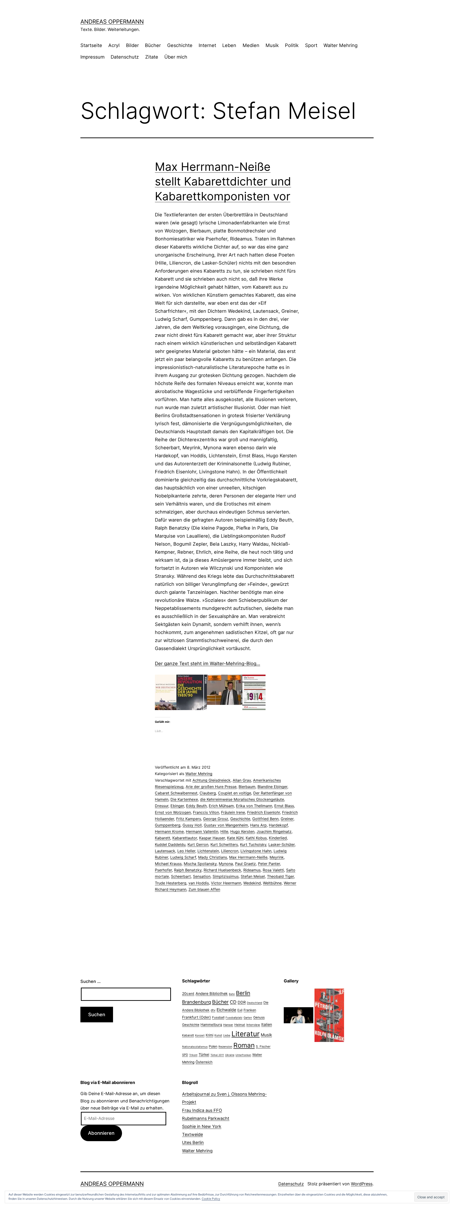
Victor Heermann (226, 883)
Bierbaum (247, 786)
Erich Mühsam (221, 805)
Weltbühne (272, 883)
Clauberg (208, 793)
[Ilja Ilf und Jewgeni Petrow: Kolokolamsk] (329, 1014)
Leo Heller (186, 850)
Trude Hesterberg (170, 883)
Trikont (193, 1055)
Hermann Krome (169, 831)
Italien (266, 1024)
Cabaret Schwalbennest (176, 793)
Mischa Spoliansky (200, 863)
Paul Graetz (245, 863)
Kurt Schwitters (224, 844)
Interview (253, 1025)
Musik (272, 45)
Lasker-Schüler (281, 844)
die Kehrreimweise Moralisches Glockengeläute (242, 799)
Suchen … (90, 981)
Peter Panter (269, 863)
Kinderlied (278, 837)
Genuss (259, 1017)
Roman (244, 1045)
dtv (213, 1010)
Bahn (232, 994)
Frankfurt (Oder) (196, 1017)
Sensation (201, 876)
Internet (207, 45)
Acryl (114, 45)
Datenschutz (125, 57)
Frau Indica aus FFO (202, 1110)
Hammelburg (211, 1024)
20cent (188, 993)
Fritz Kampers (188, 818)
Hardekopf (278, 825)
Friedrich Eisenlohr (263, 812)
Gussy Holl (192, 825)
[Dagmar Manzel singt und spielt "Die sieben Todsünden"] (298, 1014)
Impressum (92, 57)
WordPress (361, 1183)
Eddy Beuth (196, 805)
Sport (311, 45)
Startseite (91, 45)
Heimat (239, 1025)
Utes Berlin (193, 1142)
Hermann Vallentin (202, 831)
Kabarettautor (184, 837)
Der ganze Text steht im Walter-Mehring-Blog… (207, 663)
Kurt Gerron (198, 844)
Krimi (209, 1035)
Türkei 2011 (217, 1055)
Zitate (151, 57)
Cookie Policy (211, 1198)
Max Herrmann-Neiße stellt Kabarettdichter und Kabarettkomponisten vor (223, 181)
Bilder (132, 45)
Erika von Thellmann (254, 805)
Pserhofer (163, 870)
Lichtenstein (208, 850)
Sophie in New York (201, 1126)
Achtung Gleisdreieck (211, 780)
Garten (248, 1017)
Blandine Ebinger (272, 786)
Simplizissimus (226, 876)
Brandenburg (196, 1002)
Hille (224, 831)
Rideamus (252, 870)
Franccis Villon (206, 812)
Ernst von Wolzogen (173, 812)
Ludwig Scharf (183, 857)
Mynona (226, 863)
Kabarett (162, 837)
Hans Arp (258, 825)
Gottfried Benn (265, 818)
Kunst (218, 1035)
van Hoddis (198, 883)
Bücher (153, 45)
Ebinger (177, 805)
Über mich (175, 57)
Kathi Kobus (256, 837)
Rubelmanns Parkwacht (205, 1118)
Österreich (204, 1062)
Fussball (218, 1017)
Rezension (225, 1046)
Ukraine (229, 1055)
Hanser (228, 1025)
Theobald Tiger (280, 876)
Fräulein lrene (233, 812)
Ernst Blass (284, 805)
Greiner (287, 818)
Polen (213, 1046)
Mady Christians (212, 857)
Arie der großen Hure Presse (211, 786)
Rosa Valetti (273, 870)
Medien (251, 45)
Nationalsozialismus (195, 1046)
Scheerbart (181, 876)
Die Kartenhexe (184, 799)
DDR (242, 1002)
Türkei (204, 1054)
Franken (250, 1010)
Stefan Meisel (253, 876)
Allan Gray (242, 780)
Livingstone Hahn (255, 850)
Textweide (192, 1134)
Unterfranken (243, 1055)
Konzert (200, 1035)
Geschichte (179, 45)
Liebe (226, 1035)
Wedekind (252, 883)
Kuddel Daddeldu (170, 844)
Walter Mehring (340, 45)
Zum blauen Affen (204, 889)
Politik (292, 45)
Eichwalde (226, 1009)
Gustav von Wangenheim (226, 825)
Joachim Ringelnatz (274, 831)
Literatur (245, 1034)
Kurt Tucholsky (253, 844)
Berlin (243, 993)
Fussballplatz (234, 1017)
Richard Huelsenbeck (222, 870)
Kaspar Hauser (212, 837)
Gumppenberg (167, 825)
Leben (229, 45)
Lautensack (165, 850)
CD (233, 1002)
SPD (185, 1055)
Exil (239, 1010)
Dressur (161, 805)
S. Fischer (263, 1046)
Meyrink (277, 857)
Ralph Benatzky (187, 870)
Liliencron (229, 850)
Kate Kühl (235, 837)
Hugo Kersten (242, 831)
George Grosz (215, 818)
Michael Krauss (168, 863)
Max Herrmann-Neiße (248, 857)
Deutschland (254, 1002)
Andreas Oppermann (112, 21)
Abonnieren (101, 1133)
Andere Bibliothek (212, 993)
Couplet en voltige (234, 793)
